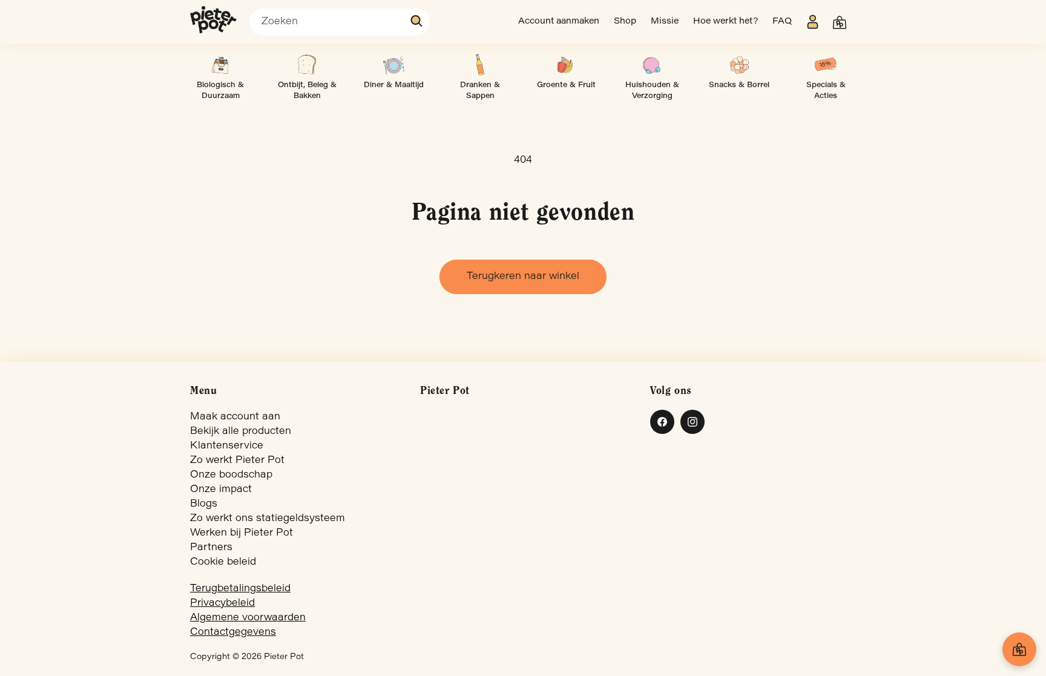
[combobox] (339, 22)
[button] (839, 22)
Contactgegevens (233, 632)
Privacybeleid (222, 603)
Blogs (203, 504)
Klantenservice (226, 446)
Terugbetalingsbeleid (240, 589)
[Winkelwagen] (1019, 649)
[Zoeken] (417, 21)
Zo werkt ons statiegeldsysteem (267, 518)
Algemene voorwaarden (248, 618)
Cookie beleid (223, 562)
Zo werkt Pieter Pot (237, 460)
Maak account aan (235, 417)
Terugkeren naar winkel (523, 276)
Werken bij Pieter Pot (241, 533)
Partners (211, 548)
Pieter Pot (284, 657)
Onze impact (221, 489)
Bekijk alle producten (240, 431)
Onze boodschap (231, 475)
